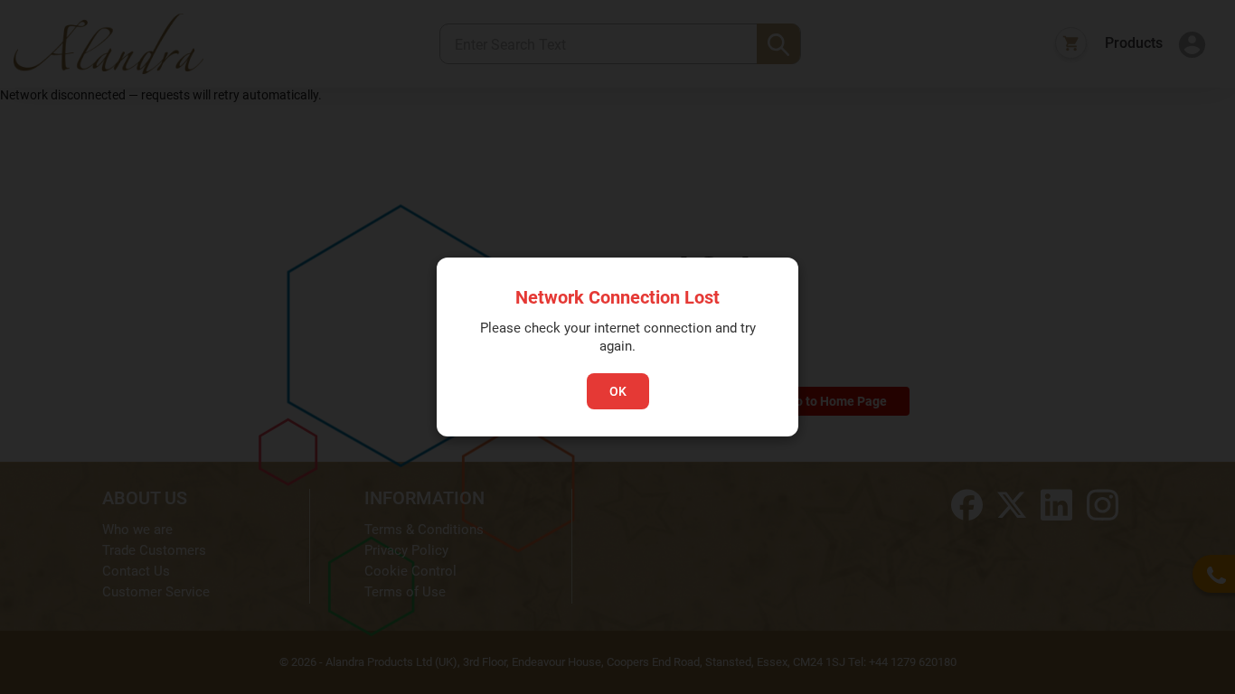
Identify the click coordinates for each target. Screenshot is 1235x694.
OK (618, 391)
